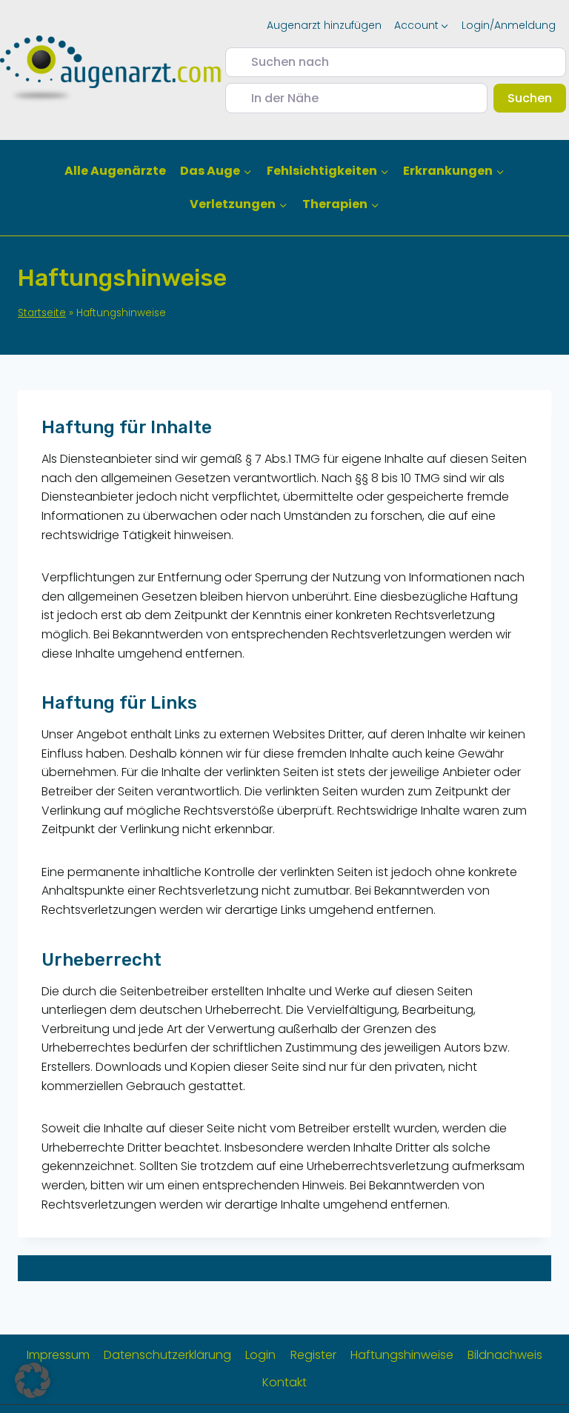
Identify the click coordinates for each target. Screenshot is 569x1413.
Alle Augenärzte (115, 170)
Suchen (537, 98)
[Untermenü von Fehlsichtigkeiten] (327, 171)
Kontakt (284, 1382)
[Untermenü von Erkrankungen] (453, 171)
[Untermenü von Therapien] (340, 204)
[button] (32, 1380)
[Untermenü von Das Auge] (216, 171)
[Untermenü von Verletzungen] (239, 204)
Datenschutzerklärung (167, 1354)
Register (313, 1354)
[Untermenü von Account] (421, 25)
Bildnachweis (504, 1354)
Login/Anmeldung (509, 25)
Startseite (42, 313)
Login (260, 1354)
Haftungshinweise (401, 1354)
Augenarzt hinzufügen (324, 25)
